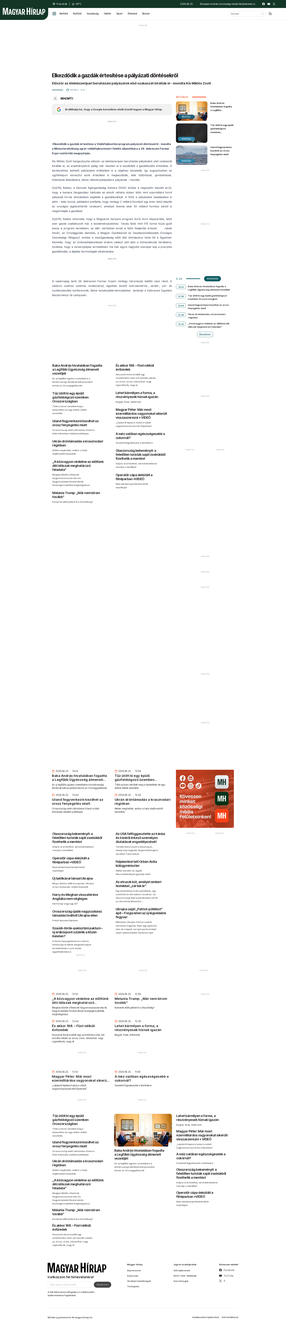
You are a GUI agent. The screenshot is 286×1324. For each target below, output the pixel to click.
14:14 (181, 287)
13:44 (181, 305)
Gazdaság (93, 13)
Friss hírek (62, 3)
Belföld (64, 13)
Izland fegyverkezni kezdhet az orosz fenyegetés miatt (221, 150)
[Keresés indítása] (262, 13)
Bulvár (146, 13)
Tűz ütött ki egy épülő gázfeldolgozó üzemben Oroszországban (221, 130)
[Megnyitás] (54, 13)
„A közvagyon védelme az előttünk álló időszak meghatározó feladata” (208, 325)
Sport (119, 13)
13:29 (181, 315)
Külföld (77, 13)
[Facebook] (263, 4)
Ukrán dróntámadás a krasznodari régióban (206, 316)
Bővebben (205, 334)
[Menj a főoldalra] (24, 11)
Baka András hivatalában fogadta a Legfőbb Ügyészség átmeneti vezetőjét (221, 110)
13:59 (181, 296)
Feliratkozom (102, 1284)
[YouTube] (268, 4)
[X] (274, 4)
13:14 (181, 324)
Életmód (132, 13)
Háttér (107, 13)
